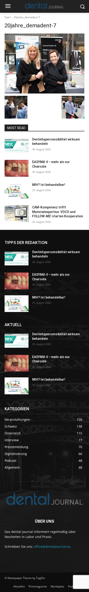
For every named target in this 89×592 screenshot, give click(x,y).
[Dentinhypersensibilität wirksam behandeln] (17, 145)
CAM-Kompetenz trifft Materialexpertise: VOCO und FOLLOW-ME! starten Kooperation (57, 211)
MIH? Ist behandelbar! (48, 185)
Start (8, 17)
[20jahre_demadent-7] (44, 63)
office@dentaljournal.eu (52, 546)
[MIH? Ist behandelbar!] (17, 191)
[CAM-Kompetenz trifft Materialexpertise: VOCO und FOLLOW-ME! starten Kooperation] (17, 213)
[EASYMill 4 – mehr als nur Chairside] (17, 168)
